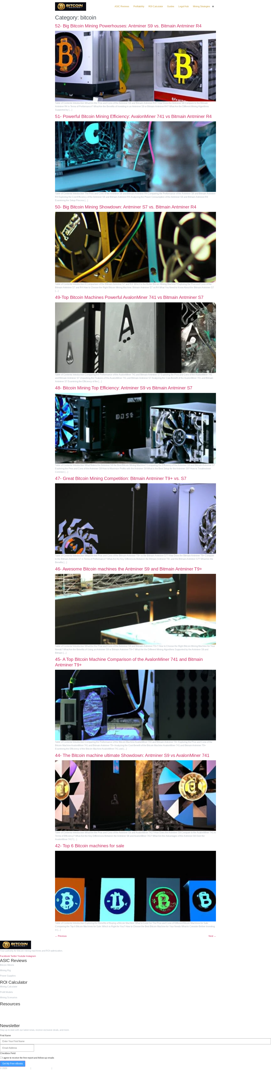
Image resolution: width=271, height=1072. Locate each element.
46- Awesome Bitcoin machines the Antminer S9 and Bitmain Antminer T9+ (128, 568)
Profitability (138, 6)
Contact (4, 1019)
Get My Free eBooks (12, 1063)
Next (212, 936)
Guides (170, 6)
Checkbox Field (8, 1053)
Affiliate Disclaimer (41, 1068)
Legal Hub (183, 6)
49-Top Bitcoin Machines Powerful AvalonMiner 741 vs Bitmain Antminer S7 (129, 297)
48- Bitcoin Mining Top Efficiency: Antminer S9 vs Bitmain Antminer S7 (123, 387)
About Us (4, 1014)
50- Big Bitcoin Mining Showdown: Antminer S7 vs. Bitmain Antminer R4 (125, 206)
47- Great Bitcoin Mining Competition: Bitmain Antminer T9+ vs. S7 (120, 478)
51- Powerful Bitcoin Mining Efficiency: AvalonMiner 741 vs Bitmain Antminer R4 (133, 116)
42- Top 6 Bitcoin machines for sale (89, 845)
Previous (60, 936)
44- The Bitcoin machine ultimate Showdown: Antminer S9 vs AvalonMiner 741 (132, 755)
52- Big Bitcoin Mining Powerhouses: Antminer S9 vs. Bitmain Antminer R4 (128, 25)
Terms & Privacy (61, 1068)
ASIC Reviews (122, 6)
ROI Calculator (155, 6)
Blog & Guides (7, 1008)
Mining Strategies (201, 6)
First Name (5, 1035)
